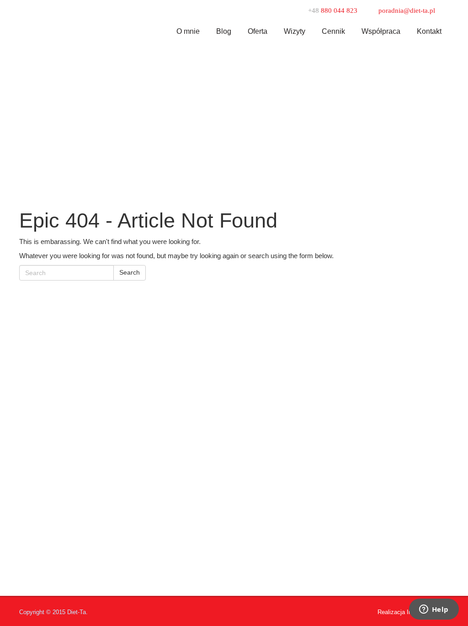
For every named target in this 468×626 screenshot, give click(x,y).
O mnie (188, 31)
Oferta (257, 31)
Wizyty (294, 31)
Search (129, 272)
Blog (223, 31)
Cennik (333, 31)
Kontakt (429, 31)
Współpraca (381, 31)
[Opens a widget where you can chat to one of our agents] (434, 610)
